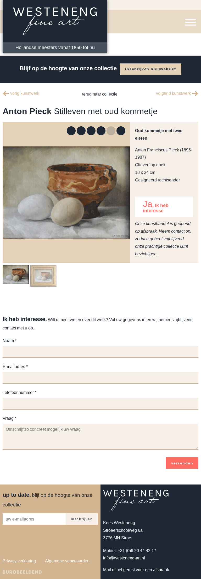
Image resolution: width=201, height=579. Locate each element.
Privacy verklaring (19, 561)
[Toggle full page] (71, 130)
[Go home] (101, 130)
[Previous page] (111, 130)
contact (178, 231)
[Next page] (120, 130)
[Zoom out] (91, 130)
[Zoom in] (81, 130)
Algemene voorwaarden (67, 561)
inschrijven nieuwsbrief (150, 69)
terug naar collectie (99, 94)
